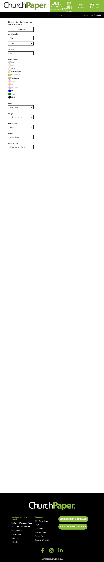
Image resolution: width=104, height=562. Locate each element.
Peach (13, 65)
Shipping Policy (40, 532)
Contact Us (39, 529)
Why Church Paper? (42, 521)
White (13, 69)
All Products (96, 15)
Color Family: (13, 60)
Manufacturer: (13, 143)
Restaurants (16, 534)
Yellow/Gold (15, 75)
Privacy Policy (40, 536)
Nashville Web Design (51, 559)
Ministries (15, 538)
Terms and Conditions (43, 540)
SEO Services (60, 559)
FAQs (37, 525)
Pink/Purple (15, 88)
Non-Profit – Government (21, 527)
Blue (12, 91)
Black (13, 97)
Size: (10, 104)
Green (13, 94)
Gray (12, 62)
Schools (15, 542)
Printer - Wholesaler (73, 526)
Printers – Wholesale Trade (22, 523)
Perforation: (12, 124)
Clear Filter (21, 29)
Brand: (10, 133)
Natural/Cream (16, 72)
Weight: (11, 114)
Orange (13, 81)
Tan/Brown (15, 78)
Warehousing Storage (73, 519)
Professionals (17, 531)
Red (12, 84)
